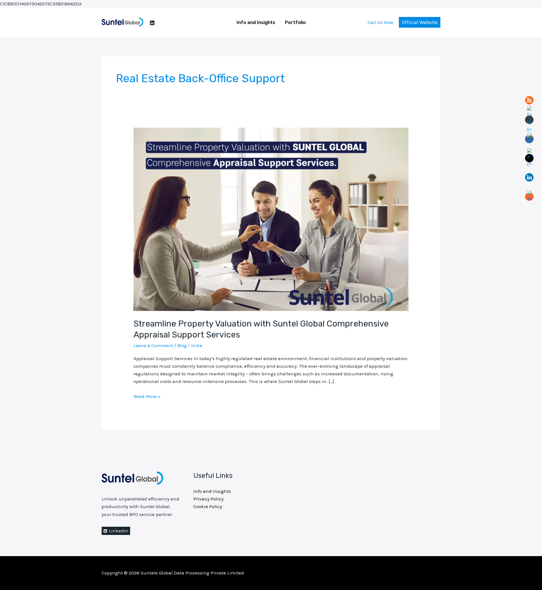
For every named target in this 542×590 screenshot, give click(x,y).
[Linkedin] (152, 22)
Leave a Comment (153, 345)
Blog (182, 345)
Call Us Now (380, 22)
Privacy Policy (208, 499)
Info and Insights (256, 22)
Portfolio (295, 22)
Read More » (147, 396)
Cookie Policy (207, 506)
